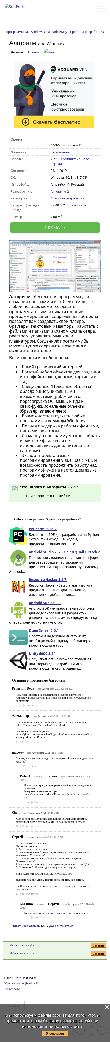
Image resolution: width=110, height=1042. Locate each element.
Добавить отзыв (61, 926)
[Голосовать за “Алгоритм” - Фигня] (53, 139)
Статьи (43, 21)
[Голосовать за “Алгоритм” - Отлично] (75, 139)
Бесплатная (60, 152)
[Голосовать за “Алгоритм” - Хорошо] (69, 139)
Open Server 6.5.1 (44, 630)
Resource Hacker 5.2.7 (48, 579)
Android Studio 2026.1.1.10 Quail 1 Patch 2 (64, 552)
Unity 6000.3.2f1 (43, 653)
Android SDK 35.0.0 (45, 602)
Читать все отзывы (26, 926)
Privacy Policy (12, 988)
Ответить (30, 705)
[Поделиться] (49, 52)
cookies (59, 1015)
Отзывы (33, 51)
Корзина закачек (19, 945)
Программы (18, 21)
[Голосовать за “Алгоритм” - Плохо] (58, 139)
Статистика (77, 205)
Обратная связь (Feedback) (21, 983)
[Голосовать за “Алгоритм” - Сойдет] (64, 139)
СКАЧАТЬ (55, 227)
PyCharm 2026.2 (43, 529)
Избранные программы (24, 953)
